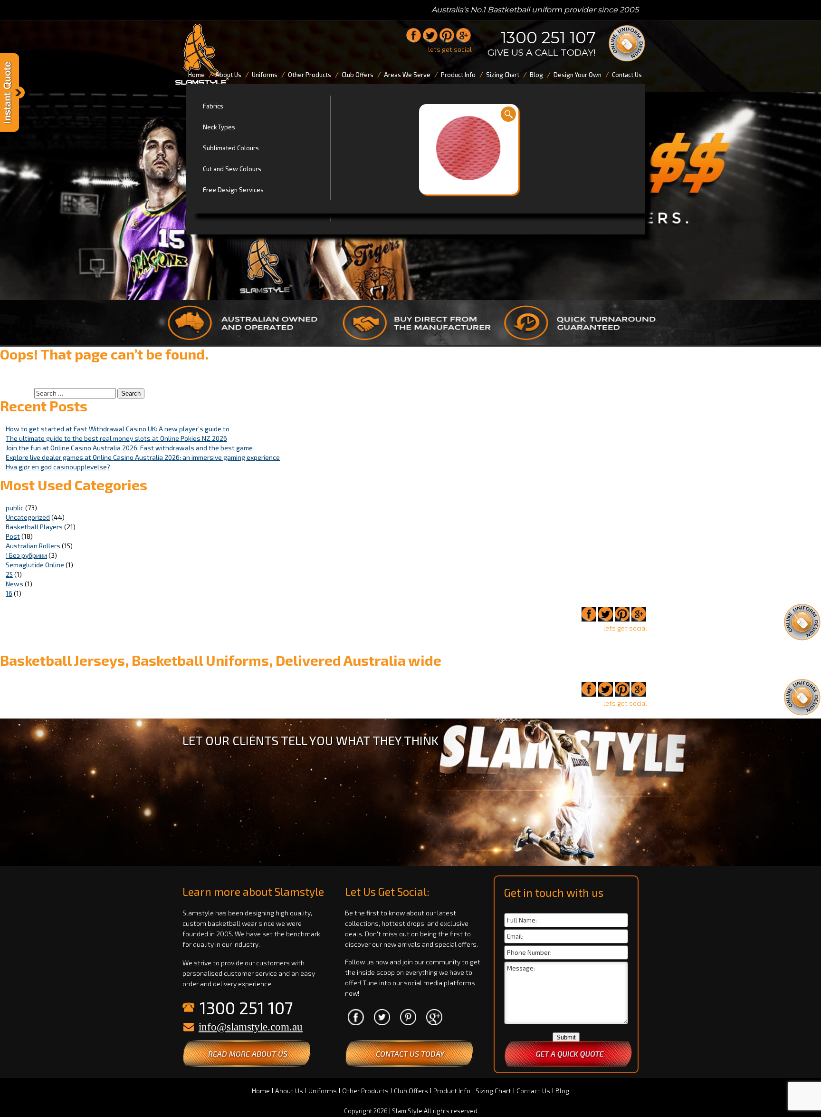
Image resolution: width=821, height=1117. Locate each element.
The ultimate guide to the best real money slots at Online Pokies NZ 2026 (116, 438)
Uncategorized (28, 517)
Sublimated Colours (231, 148)
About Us (289, 1090)
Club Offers (411, 1090)
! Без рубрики (26, 555)
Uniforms (322, 1090)
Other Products (365, 1090)
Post (13, 536)
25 (9, 574)
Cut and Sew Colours (232, 169)
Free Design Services (233, 190)
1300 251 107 (548, 38)
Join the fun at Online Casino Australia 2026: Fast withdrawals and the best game (129, 448)
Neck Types (219, 127)
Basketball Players (34, 527)
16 (9, 593)
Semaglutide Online (35, 565)
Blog (562, 1090)
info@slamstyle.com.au (251, 1027)
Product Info (451, 1090)
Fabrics (213, 106)
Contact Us (533, 1090)
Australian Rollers (33, 546)
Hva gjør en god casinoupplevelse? (58, 467)
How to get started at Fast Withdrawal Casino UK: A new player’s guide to (117, 429)
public (15, 508)
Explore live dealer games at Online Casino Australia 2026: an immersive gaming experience (143, 457)
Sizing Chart (493, 1090)
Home (261, 1090)
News (14, 584)
